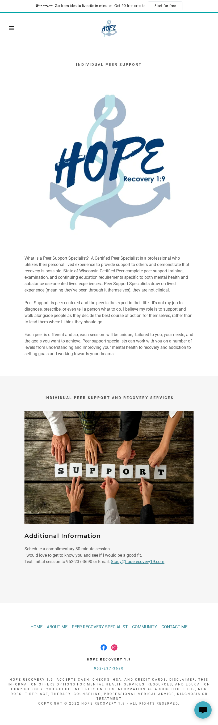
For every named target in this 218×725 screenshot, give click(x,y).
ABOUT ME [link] (57, 626)
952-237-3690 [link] (109, 668)
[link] (109, 28)
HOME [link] (37, 626)
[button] (10, 28)
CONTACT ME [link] (174, 626)
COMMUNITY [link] (144, 626)
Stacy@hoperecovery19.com (137, 561)
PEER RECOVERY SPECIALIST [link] (100, 626)
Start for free (165, 6)
